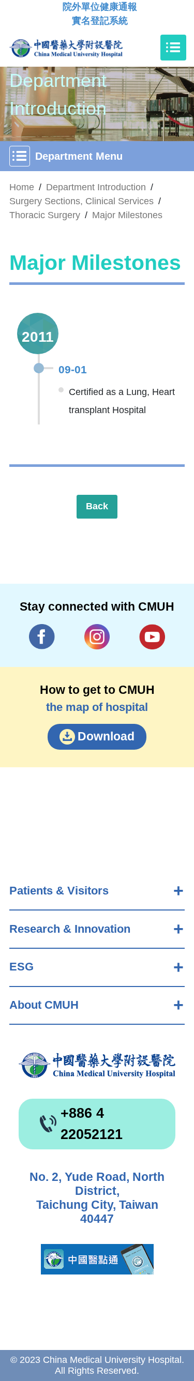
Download (106, 736)
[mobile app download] (97, 1259)
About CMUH (44, 1004)
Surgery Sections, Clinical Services (81, 201)
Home (21, 187)
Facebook (42, 636)
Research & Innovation (69, 928)
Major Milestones (127, 215)
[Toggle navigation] (173, 47)
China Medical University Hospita (97, 1065)
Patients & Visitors (59, 890)
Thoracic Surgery (44, 215)
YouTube (152, 636)
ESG (21, 966)
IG (97, 636)
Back (97, 506)
